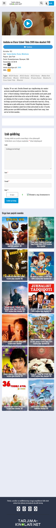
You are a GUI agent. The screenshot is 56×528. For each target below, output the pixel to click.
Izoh (6, 145)
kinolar (16, 78)
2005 (19, 67)
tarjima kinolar (37, 78)
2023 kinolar (36, 76)
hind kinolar (8, 78)
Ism (6, 172)
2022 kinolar (25, 76)
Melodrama (25, 54)
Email (7, 181)
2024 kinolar (14, 76)
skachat (20, 80)
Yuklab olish (46, 76)
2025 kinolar (25, 78)
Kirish (50, 3)
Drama (19, 54)
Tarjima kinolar (11, 54)
